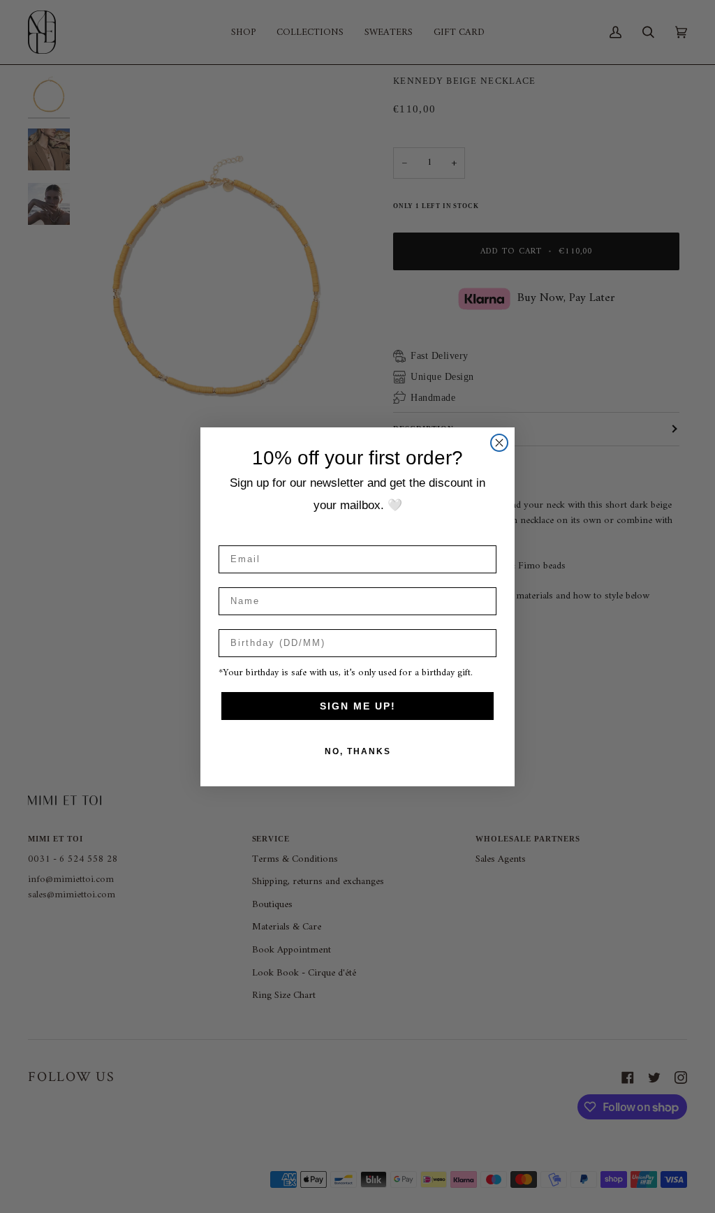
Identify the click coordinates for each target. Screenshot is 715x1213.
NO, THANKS (358, 751)
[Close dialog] (499, 442)
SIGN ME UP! (358, 706)
